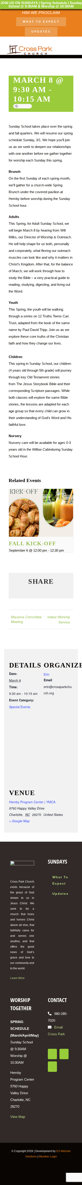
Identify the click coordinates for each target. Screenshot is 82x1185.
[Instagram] (64, 1054)
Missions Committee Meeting (26, 619)
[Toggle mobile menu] (73, 49)
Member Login (48, 1156)
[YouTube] (52, 1066)
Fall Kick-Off (32, 543)
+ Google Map (19, 821)
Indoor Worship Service (58, 619)
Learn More (17, 978)
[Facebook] (52, 1054)
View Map (17, 1117)
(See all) (25, 106)
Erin (46, 674)
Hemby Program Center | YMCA (32, 802)
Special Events (19, 707)
